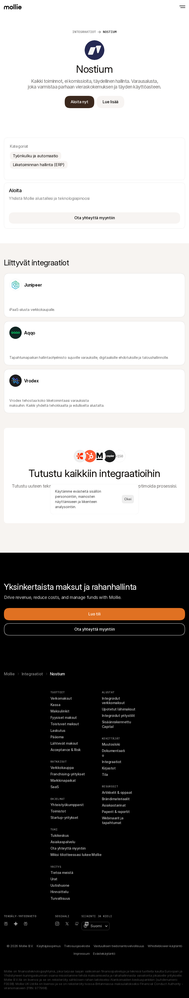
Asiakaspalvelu (62, 842)
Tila (105, 774)
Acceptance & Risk (65, 750)
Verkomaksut (61, 698)
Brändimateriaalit (116, 799)
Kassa (55, 705)
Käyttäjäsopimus (49, 946)
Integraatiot (32, 673)
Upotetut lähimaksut (118, 709)
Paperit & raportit (115, 812)
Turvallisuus (60, 898)
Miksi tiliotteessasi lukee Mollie (75, 855)
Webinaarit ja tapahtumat (113, 820)
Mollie (9, 673)
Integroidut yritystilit (118, 715)
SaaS (54, 787)
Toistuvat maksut (64, 724)
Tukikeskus (59, 835)
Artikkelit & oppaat (117, 792)
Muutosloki (111, 744)
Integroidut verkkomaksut (113, 700)
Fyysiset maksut (63, 717)
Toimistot (58, 811)
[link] (80, 456)
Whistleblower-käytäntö (165, 946)
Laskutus (57, 730)
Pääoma (57, 737)
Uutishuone (59, 885)
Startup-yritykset (64, 817)
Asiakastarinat (114, 805)
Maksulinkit (59, 711)
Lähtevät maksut (64, 743)
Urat (53, 879)
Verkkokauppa (62, 768)
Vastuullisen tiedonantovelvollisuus (119, 946)
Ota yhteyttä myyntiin (68, 848)
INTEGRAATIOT (84, 32)
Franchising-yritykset (67, 774)
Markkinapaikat (63, 780)
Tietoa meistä (61, 872)
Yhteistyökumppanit (66, 805)
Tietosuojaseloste (77, 946)
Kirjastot (108, 768)
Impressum (82, 953)
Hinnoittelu (59, 892)
